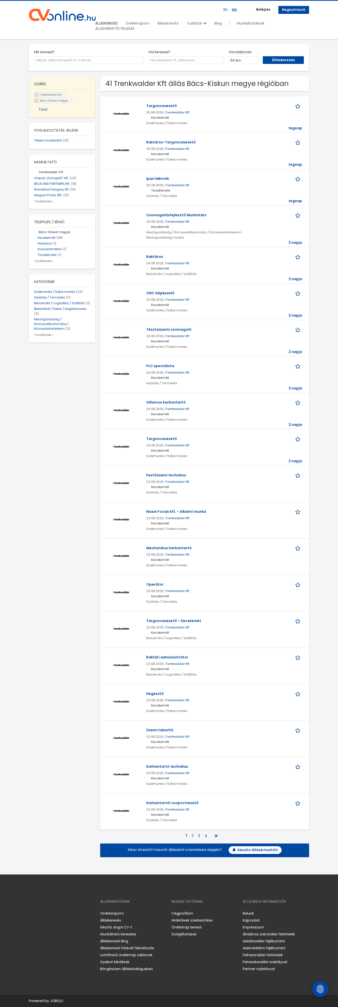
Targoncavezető (161, 105)
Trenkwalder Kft (177, 112)
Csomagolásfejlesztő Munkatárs (176, 215)
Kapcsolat (251, 920)
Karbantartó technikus (167, 766)
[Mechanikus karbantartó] (121, 555)
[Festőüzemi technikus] (121, 482)
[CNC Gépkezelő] (121, 300)
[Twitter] (56, 913)
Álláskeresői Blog (114, 941)
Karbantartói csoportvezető (172, 802)
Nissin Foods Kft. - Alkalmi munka (176, 511)
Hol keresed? (159, 52)
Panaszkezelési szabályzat (265, 961)
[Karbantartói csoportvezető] (121, 810)
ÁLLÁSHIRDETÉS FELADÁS (115, 28)
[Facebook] (32, 913)
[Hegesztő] (121, 701)
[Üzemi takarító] (121, 737)
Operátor (155, 584)
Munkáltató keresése (118, 934)
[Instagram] (40, 913)
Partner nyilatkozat (259, 968)
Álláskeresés (110, 920)
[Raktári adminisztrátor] (121, 664)
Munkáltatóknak (250, 23)
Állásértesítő (168, 23)
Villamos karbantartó (166, 402)
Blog (218, 23)
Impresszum (253, 927)
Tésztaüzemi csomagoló (169, 329)
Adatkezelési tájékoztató (264, 941)
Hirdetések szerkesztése (192, 920)
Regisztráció (293, 9)
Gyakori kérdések (114, 961)
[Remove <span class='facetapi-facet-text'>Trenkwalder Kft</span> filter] (36, 95)
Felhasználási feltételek (263, 955)
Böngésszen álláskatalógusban (126, 968)
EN (225, 9)
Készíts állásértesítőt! (258, 849)
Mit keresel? (44, 52)
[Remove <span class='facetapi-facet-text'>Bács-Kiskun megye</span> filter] (36, 101)
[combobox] (89, 60)
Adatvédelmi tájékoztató (264, 948)
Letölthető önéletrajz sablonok (126, 955)
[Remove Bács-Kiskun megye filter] (36, 232)
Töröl (43, 109)
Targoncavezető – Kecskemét (173, 620)
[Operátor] (121, 591)
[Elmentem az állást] (298, 105)
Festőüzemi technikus (166, 475)
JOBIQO (56, 1000)
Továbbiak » (43, 201)
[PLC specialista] (121, 373)
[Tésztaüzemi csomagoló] (121, 336)
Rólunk (248, 913)
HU (234, 9)
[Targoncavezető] (121, 113)
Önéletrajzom (137, 23)
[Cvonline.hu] (62, 15)
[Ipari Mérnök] (121, 186)
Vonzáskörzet (240, 52)
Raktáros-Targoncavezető (171, 142)
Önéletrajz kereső (186, 927)
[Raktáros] (121, 264)
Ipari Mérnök (157, 178)
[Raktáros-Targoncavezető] (121, 149)
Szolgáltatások (183, 934)
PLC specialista (160, 365)
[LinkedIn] (48, 913)
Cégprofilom (182, 913)
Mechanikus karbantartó (169, 547)
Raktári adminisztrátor (167, 657)
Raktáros (154, 256)
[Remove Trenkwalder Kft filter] (36, 172)
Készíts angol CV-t (116, 927)
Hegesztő (155, 693)
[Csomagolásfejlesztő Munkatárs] (121, 222)
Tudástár (195, 23)
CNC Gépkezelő (160, 293)
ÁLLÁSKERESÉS (106, 23)
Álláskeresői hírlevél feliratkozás (127, 948)
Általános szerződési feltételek (269, 934)
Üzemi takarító (159, 730)
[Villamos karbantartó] (121, 409)
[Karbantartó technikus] (121, 773)
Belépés (263, 9)
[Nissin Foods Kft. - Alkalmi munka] (121, 519)
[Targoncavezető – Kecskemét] (121, 628)
